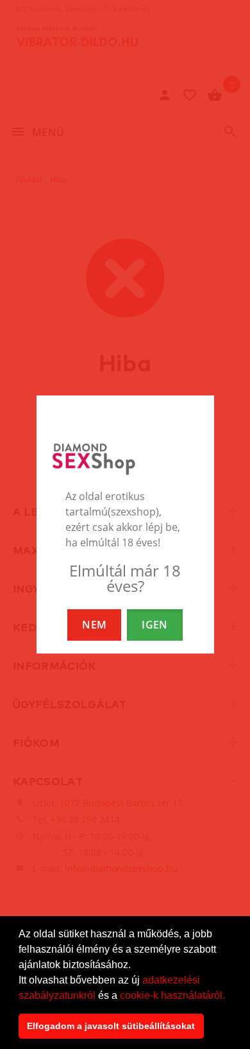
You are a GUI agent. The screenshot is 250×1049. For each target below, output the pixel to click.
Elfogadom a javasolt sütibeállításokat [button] (111, 1026)
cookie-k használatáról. (172, 995)
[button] (229, 996)
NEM (94, 625)
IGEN (154, 625)
